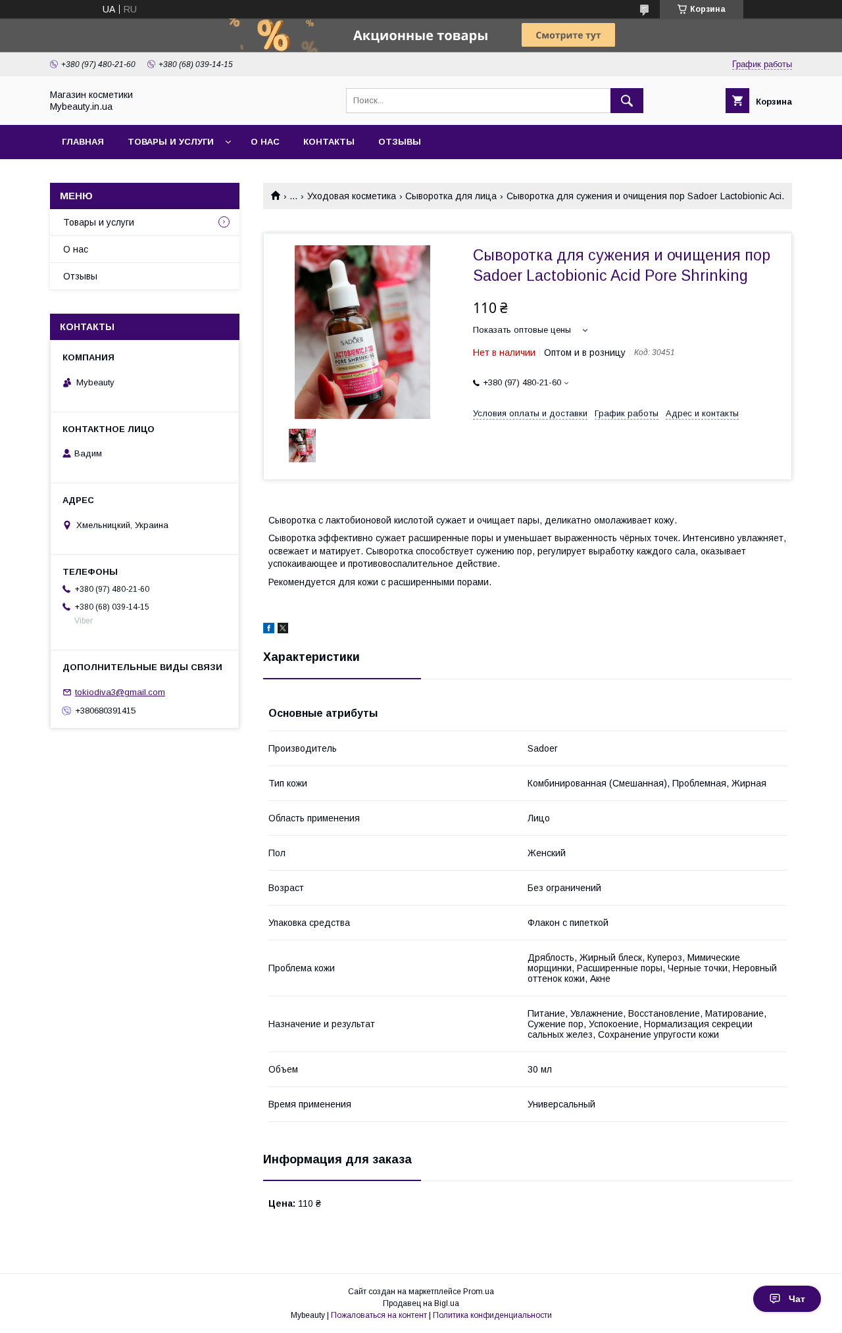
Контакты (329, 142)
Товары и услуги (171, 142)
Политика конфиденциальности (492, 1315)
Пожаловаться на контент (379, 1315)
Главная (83, 142)
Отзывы (399, 142)
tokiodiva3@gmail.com (120, 692)
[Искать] (626, 100)
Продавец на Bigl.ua (421, 1303)
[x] (283, 630)
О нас (265, 142)
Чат (797, 1299)
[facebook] (268, 630)
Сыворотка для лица (451, 196)
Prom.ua (478, 1291)
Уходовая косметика (351, 196)
